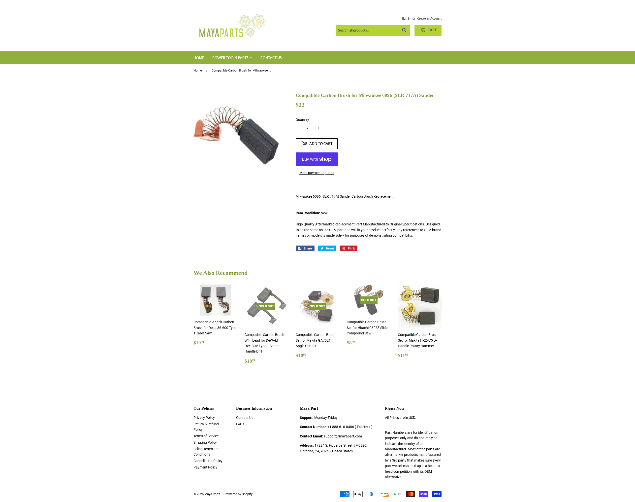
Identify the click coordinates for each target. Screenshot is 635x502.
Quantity (302, 120)
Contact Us (271, 58)
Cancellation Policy (207, 461)
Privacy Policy (204, 418)
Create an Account (429, 18)
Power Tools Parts (230, 58)
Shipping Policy (205, 442)
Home (198, 58)
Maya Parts (212, 494)
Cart (432, 30)
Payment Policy (205, 467)
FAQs (240, 424)
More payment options (316, 173)
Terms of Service (206, 436)
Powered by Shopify (239, 494)
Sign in (406, 18)
